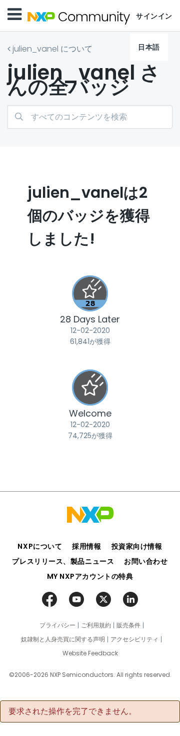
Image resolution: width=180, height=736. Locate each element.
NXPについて (40, 546)
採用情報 (86, 546)
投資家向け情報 (137, 546)
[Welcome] (90, 388)
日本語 (149, 47)
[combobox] (90, 117)
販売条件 (128, 625)
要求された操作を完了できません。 (72, 711)
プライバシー (58, 625)
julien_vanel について (52, 49)
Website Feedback (90, 653)
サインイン (154, 16)
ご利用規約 (96, 625)
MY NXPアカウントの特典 (90, 576)
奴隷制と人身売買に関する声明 (63, 639)
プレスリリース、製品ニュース (63, 561)
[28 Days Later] (90, 293)
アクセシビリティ (134, 639)
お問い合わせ (146, 561)
